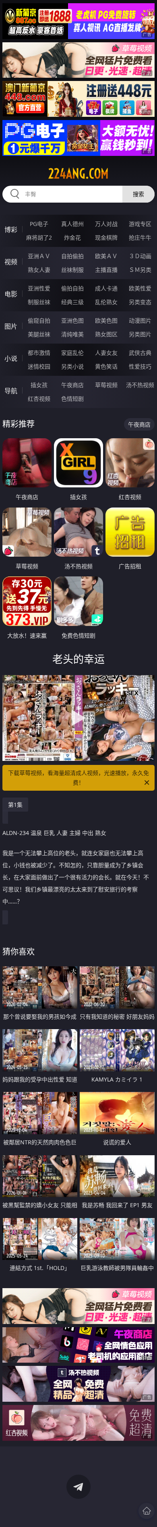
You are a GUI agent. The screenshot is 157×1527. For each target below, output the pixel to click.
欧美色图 (106, 320)
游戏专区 (140, 224)
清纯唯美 (72, 334)
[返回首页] (146, 1511)
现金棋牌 (106, 237)
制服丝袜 (39, 302)
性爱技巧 (140, 366)
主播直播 (106, 269)
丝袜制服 (72, 269)
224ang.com (78, 174)
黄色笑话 (106, 366)
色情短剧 (72, 398)
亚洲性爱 (39, 288)
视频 (10, 261)
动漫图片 (140, 320)
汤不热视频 (140, 385)
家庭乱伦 (72, 352)
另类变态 (140, 302)
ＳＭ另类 (140, 269)
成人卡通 (106, 288)
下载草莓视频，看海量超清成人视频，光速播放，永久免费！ (78, 777)
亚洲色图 (72, 320)
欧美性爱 (140, 288)
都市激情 (39, 352)
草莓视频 (106, 385)
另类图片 (140, 334)
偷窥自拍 (39, 320)
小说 (10, 358)
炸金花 (72, 237)
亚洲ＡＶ (39, 256)
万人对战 (106, 224)
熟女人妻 (39, 269)
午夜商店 (72, 385)
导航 (10, 390)
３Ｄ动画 (140, 256)
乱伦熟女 (106, 302)
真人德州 (72, 224)
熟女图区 (106, 334)
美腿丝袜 (39, 334)
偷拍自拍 (72, 288)
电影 (10, 294)
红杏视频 (39, 398)
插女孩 (39, 385)
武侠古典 (140, 352)
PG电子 (39, 224)
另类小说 (72, 366)
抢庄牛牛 (140, 237)
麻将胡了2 (39, 237)
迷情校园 (39, 366)
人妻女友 (106, 352)
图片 (10, 326)
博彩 (10, 229)
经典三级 (72, 302)
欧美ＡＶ (106, 256)
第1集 (15, 804)
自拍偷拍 (72, 256)
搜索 (138, 194)
